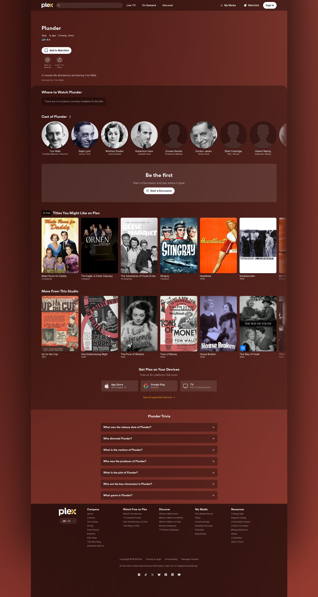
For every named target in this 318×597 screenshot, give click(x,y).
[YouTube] (179, 574)
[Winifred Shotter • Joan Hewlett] (114, 138)
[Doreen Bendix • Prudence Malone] (173, 138)
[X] (152, 574)
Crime (71, 35)
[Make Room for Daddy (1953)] (60, 249)
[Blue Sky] (159, 574)
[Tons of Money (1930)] (178, 327)
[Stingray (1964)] (178, 249)
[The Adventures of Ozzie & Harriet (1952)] (139, 249)
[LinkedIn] (172, 574)
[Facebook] (165, 574)
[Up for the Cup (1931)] (60, 327)
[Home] (47, 5)
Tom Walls (59, 80)
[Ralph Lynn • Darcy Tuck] (84, 138)
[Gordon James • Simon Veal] (203, 138)
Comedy (62, 35)
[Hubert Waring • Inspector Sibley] (263, 138)
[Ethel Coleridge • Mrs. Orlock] (233, 138)
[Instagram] (139, 574)
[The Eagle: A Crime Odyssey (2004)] (99, 249)
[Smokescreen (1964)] (258, 249)
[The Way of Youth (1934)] (258, 327)
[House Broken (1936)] (218, 327)
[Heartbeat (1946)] (218, 249)
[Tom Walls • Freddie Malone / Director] (55, 138)
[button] (60, 62)
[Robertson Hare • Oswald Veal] (144, 138)
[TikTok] (145, 574)
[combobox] (92, 5)
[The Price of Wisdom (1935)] (139, 327)
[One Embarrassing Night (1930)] (99, 327)
